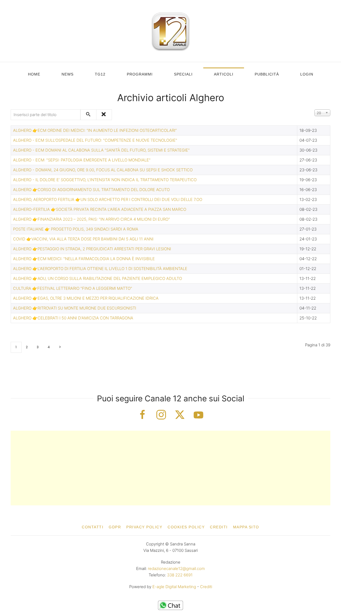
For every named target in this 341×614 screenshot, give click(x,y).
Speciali (183, 74)
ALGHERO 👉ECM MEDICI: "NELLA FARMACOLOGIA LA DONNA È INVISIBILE (84, 258)
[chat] (170, 605)
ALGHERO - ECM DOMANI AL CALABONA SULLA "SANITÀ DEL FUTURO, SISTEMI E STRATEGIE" (101, 150)
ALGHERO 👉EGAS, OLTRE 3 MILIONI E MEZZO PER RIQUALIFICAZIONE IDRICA (86, 298)
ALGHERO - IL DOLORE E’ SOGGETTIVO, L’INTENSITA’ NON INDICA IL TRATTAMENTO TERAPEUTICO (105, 179)
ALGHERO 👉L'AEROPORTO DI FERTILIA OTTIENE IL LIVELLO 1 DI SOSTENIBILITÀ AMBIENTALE (100, 268)
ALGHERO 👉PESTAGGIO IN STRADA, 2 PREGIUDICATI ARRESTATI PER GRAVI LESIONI (92, 248)
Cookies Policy (186, 527)
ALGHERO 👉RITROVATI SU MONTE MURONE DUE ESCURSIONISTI (74, 308)
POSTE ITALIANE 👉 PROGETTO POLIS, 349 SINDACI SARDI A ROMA (75, 229)
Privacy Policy (144, 527)
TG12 (100, 74)
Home (34, 74)
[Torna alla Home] (170, 31)
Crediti (219, 527)
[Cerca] (88, 114)
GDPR (115, 527)
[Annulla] (104, 114)
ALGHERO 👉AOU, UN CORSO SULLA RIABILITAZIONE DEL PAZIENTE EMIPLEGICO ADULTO (97, 278)
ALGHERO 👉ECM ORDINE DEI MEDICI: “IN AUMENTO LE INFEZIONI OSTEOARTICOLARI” (95, 130)
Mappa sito (246, 527)
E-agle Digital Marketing (174, 586)
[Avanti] (59, 347)
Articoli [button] (223, 74)
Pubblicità (267, 74)
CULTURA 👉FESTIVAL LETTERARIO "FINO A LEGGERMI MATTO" (72, 288)
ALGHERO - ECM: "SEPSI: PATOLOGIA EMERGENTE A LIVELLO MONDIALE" (82, 160)
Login (306, 74)
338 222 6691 (180, 574)
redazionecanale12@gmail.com (176, 568)
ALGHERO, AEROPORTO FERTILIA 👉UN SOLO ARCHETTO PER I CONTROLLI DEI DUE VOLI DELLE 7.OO (107, 199)
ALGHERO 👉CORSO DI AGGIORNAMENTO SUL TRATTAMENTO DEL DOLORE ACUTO (91, 189)
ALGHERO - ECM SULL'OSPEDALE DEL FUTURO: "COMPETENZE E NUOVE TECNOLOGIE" (95, 140)
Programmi (140, 74)
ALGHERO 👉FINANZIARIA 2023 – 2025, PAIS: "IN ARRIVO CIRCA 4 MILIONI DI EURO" (91, 219)
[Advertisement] (170, 468)
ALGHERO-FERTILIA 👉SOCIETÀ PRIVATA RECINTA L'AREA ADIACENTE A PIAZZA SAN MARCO (99, 209)
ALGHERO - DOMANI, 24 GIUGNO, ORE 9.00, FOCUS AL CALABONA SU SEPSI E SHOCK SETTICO (103, 169)
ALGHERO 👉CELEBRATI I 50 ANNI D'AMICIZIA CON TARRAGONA (73, 317)
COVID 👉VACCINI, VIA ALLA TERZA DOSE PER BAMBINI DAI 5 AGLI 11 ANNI (83, 238)
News (68, 74)
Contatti (92, 527)
